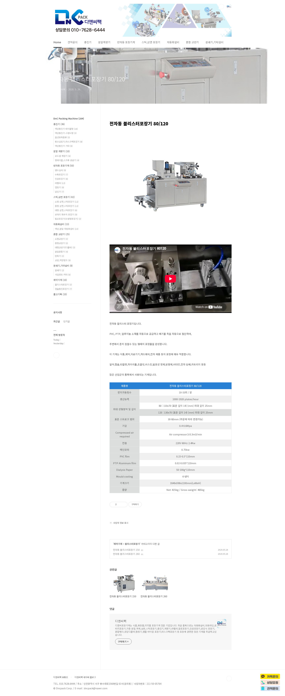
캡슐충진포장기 (63, 288)
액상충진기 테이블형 (66, 128)
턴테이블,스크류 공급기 (67, 160)
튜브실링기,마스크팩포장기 (68, 141)
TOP (229, 678)
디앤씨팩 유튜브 (60, 677)
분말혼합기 (61, 251)
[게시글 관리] (124, 504)
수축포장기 (61, 174)
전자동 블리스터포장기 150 (126, 549)
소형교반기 (61, 238)
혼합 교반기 (192, 42)
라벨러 (60, 183)
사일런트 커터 (63, 274)
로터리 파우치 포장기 (66, 214)
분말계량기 (104, 42)
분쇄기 (59, 270)
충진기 (88, 42)
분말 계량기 (61, 151)
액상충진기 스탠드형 (66, 133)
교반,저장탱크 (63, 260)
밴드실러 (60, 170)
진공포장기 (61, 178)
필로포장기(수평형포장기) (68, 218)
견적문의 (73, 42)
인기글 (66, 321)
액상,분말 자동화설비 (66, 228)
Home (57, 42)
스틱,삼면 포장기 (151, 42)
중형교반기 (61, 243)
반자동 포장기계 (126, 42)
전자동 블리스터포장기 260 (126, 553)
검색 (221, 6)
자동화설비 (173, 42)
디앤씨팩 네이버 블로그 (85, 677)
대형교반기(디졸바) (65, 247)
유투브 (56, 355)
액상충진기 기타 (64, 145)
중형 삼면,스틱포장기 (66, 205)
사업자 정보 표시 (120, 522)
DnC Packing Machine (68, 118)
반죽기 (59, 256)
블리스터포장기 (132, 543)
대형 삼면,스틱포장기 (66, 210)
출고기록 (60, 294)
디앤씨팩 (120, 621)
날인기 (59, 191)
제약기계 (118, 543)
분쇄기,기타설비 (214, 42)
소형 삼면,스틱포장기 (66, 201)
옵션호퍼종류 (62, 137)
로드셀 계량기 (63, 155)
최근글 (56, 321)
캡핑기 (59, 187)
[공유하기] (120, 504)
